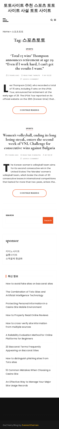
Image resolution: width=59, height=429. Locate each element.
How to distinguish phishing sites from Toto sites (27, 360)
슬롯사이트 (11, 254)
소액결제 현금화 (14, 258)
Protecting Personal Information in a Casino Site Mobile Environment (26, 305)
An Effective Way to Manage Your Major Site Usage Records (28, 383)
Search (10, 215)
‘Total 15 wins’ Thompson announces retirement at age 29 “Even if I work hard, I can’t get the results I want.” (29, 62)
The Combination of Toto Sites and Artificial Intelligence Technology (25, 293)
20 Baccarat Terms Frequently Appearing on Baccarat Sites (23, 348)
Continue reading (29, 110)
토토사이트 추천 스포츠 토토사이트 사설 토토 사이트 (29, 8)
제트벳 (49, 75)
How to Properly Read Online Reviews (27, 315)
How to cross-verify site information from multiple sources (26, 325)
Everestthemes (30, 425)
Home (6, 31)
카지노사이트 (13, 251)
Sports (29, 49)
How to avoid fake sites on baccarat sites (29, 283)
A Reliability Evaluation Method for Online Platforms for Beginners (29, 336)
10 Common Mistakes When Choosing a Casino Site (28, 371)
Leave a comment (31, 79)
